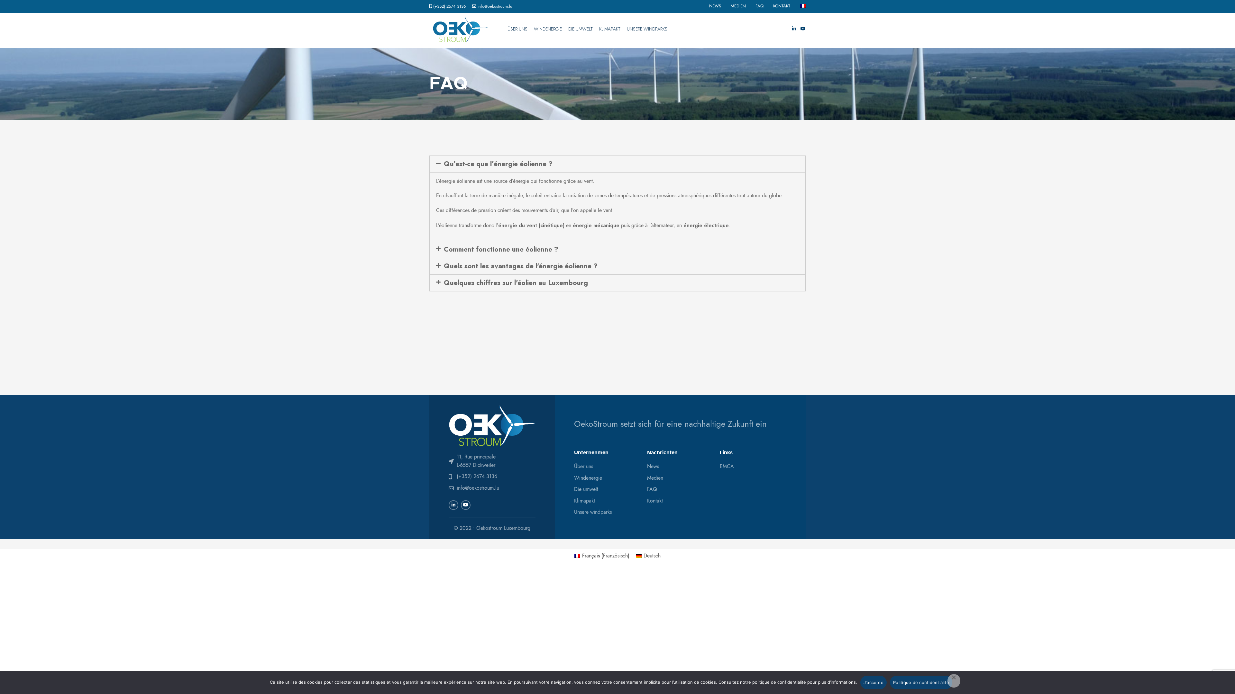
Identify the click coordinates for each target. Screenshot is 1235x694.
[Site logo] (460, 28)
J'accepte (873, 682)
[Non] (953, 681)
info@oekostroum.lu (495, 6)
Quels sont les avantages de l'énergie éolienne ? (521, 266)
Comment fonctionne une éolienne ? (501, 249)
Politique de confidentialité (921, 682)
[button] (617, 164)
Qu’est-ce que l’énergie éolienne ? (498, 164)
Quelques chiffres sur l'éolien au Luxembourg (516, 283)
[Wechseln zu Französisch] (802, 6)
